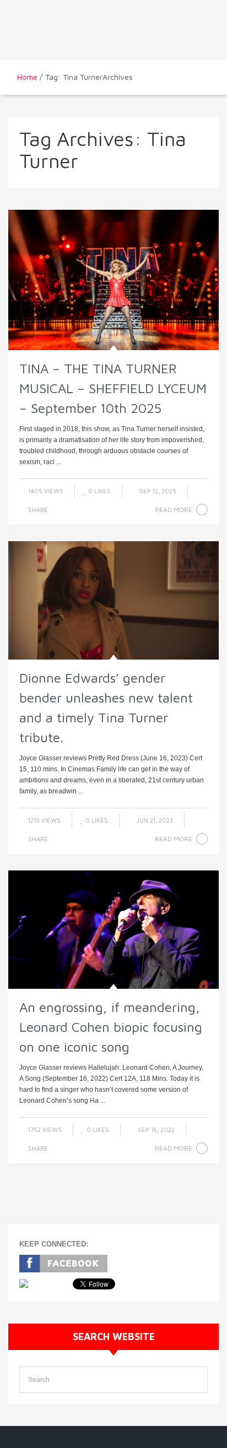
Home (27, 76)
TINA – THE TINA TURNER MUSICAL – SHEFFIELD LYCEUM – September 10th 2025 (113, 388)
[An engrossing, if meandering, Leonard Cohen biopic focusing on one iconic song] (113, 929)
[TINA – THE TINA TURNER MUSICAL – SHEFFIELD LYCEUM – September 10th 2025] (113, 280)
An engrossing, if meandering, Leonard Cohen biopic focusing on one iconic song (110, 1026)
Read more (173, 509)
